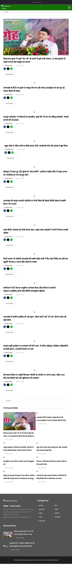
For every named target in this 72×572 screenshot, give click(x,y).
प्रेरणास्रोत (57, 517)
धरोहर (40, 517)
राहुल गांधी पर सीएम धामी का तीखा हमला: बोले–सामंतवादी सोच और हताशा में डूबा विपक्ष (36, 146)
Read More (9, 74)
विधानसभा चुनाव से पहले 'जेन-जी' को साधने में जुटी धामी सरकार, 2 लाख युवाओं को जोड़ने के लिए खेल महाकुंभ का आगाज (18, 436)
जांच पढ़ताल (42, 521)
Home (6, 11)
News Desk (8, 65)
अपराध (56, 509)
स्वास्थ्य (41, 513)
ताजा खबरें (41, 509)
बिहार (56, 505)
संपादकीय (57, 513)
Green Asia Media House (50, 560)
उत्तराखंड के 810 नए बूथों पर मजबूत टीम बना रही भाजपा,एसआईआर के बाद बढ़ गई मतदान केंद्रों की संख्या (21, 546)
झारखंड (41, 505)
